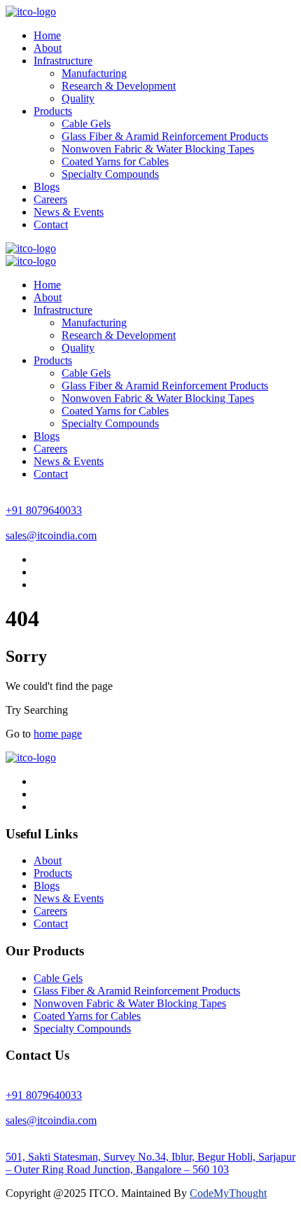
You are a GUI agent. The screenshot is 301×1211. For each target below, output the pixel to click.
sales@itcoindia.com (51, 535)
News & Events (69, 212)
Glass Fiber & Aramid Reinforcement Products (165, 136)
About (48, 48)
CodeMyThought (228, 1193)
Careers (50, 199)
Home (47, 35)
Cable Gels (86, 124)
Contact (51, 224)
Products (53, 111)
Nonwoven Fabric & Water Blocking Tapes (158, 149)
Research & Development (119, 86)
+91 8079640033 (44, 510)
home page (58, 734)
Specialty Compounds (110, 174)
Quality (78, 98)
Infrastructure (63, 61)
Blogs (46, 187)
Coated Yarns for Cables (115, 161)
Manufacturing (94, 73)
